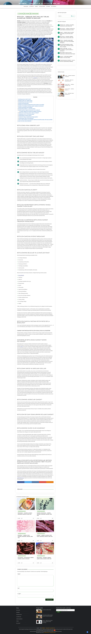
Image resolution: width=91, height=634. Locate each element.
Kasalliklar (26, 6)
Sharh (19, 573)
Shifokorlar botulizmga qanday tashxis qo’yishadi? (28, 112)
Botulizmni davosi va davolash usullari (26, 114)
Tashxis (36, 6)
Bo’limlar (48, 6)
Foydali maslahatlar (19, 618)
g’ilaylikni (35, 77)
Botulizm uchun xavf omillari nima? (25, 100)
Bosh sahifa (21, 13)
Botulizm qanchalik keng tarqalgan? (25, 107)
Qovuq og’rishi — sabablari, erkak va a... (69, 89)
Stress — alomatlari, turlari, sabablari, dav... (69, 94)
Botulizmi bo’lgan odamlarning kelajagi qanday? (28, 116)
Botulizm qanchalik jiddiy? (23, 103)
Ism (19, 588)
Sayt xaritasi (53, 6)
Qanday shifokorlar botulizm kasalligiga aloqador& (30, 111)
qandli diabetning (20, 477)
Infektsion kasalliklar (35, 13)
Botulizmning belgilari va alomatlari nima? (26, 108)
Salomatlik (31, 6)
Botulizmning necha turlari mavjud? (25, 101)
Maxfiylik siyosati (53, 632)
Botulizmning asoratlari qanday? (25, 115)
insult (21, 346)
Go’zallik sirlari (42, 6)
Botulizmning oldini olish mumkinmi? (26, 118)
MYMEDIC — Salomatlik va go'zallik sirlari (39, 3)
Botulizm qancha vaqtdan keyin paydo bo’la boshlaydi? (29, 110)
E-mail (19, 593)
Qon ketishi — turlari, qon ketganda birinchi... (69, 80)
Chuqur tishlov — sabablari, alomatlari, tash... (69, 85)
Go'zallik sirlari (18, 616)
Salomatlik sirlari (19, 614)
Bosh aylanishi (21, 275)
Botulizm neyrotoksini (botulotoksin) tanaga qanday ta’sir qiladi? (31, 104)
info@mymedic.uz (47, 632)
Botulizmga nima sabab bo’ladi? (24, 99)
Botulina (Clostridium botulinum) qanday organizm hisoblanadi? (31, 106)
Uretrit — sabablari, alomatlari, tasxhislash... (70, 76)
